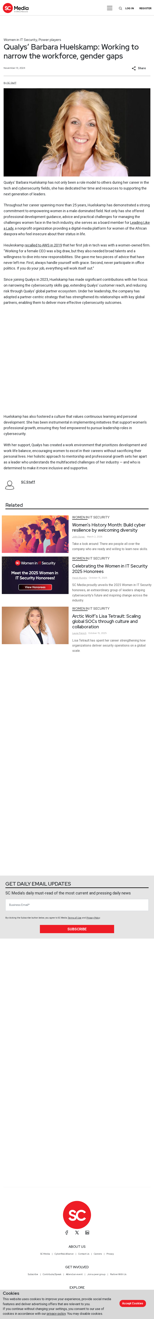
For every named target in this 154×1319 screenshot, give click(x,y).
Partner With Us (118, 1274)
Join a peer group (96, 1274)
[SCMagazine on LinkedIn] (87, 1232)
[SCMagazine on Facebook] (66, 1232)
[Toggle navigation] (110, 8)
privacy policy (56, 1314)
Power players (49, 39)
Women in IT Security (20, 39)
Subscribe (77, 929)
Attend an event (74, 1274)
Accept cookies (132, 1303)
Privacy (110, 1253)
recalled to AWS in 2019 (43, 245)
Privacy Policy (93, 918)
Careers (98, 1253)
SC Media (45, 1253)
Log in (129, 8)
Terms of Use (74, 918)
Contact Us (83, 1253)
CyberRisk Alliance (64, 1253)
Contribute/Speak (52, 1274)
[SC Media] (15, 8)
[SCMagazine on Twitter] (77, 1232)
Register (145, 8)
